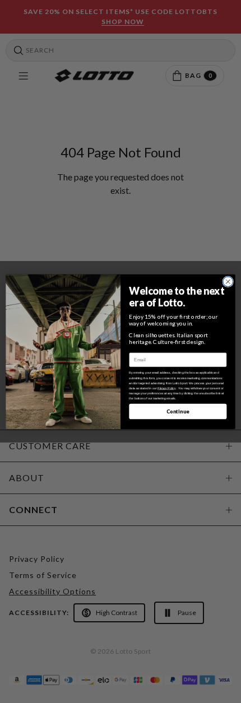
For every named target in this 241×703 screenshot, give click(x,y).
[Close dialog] (228, 281)
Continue (177, 411)
